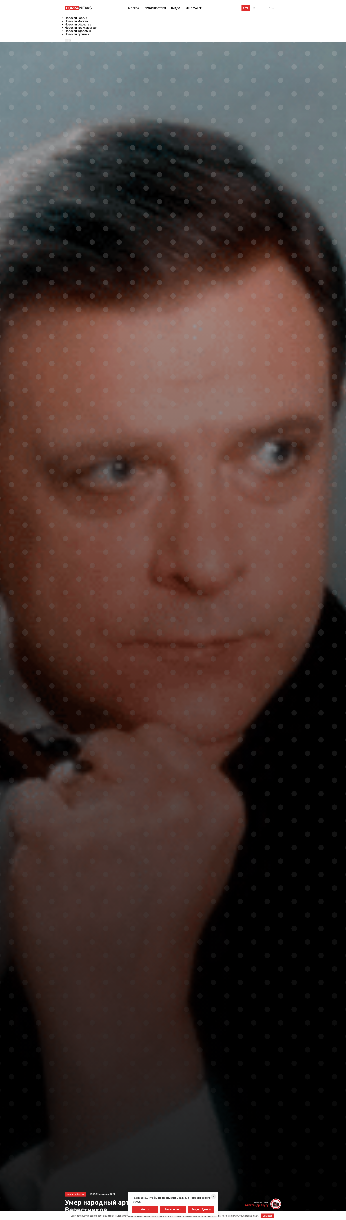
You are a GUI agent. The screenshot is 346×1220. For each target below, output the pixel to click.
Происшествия (155, 8)
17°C (246, 8)
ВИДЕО (175, 8)
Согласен (267, 1215)
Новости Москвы (76, 21)
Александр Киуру (257, 1205)
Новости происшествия (81, 27)
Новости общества (78, 24)
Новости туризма (77, 34)
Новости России (76, 17)
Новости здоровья (78, 30)
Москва (133, 8)
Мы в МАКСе (194, 8)
